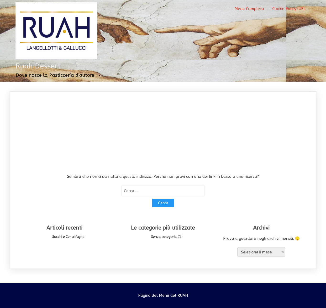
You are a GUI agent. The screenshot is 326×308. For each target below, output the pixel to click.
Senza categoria (164, 237)
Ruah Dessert (38, 66)
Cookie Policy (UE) (288, 8)
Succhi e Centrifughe (68, 237)
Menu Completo (249, 8)
